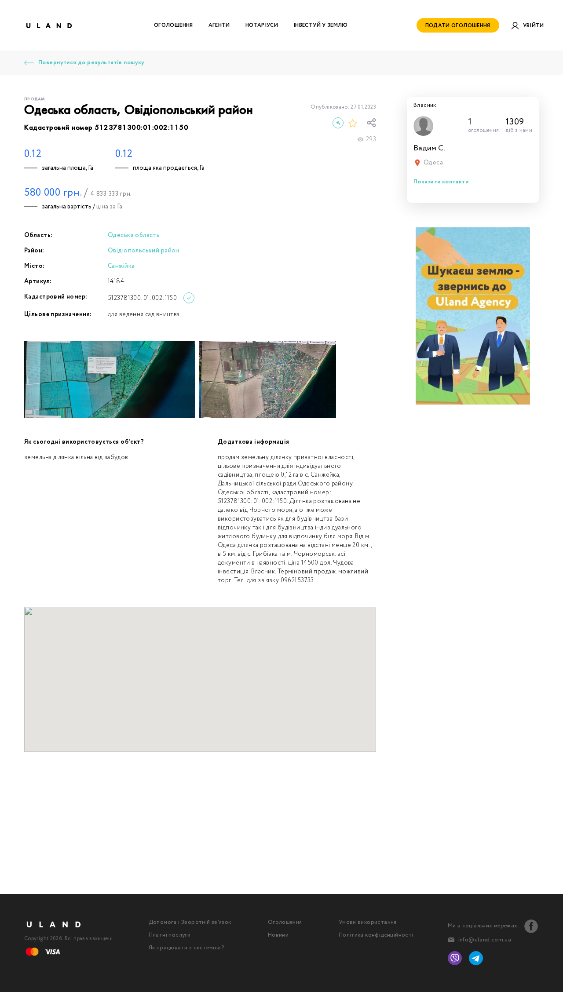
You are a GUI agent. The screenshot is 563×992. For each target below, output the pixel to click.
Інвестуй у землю (320, 25)
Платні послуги (169, 935)
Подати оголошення (457, 25)
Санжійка (121, 266)
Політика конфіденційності (376, 935)
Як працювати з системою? (186, 948)
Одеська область (134, 235)
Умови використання (368, 922)
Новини (278, 935)
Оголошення (173, 25)
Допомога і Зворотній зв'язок (190, 922)
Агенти (219, 25)
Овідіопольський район (143, 250)
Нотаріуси (261, 25)
